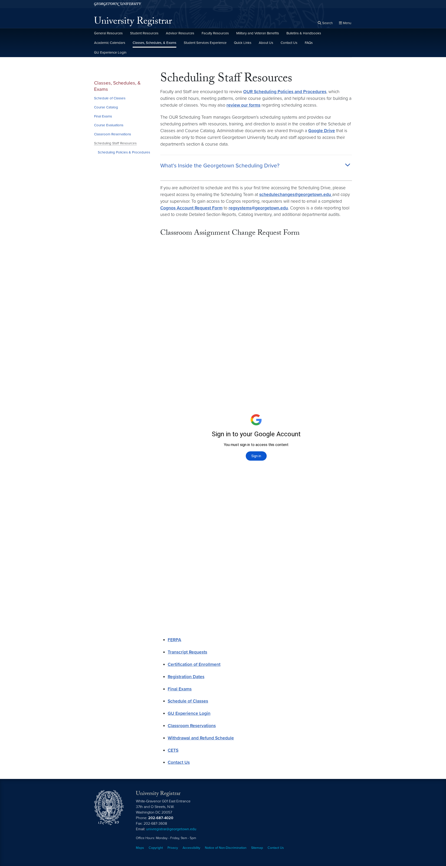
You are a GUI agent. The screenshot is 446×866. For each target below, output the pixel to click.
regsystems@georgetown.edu (258, 208)
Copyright (156, 848)
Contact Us (289, 43)
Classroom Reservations (112, 134)
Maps (140, 848)
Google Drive (321, 130)
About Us (266, 43)
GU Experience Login (110, 52)
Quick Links (242, 43)
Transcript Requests (187, 652)
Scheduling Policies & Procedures (124, 152)
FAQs (309, 43)
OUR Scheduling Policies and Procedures (284, 91)
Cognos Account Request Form (191, 208)
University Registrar (133, 22)
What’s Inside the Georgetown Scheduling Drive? (219, 166)
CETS (173, 750)
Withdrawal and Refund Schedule (201, 738)
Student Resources (144, 33)
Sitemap (257, 848)
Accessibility (191, 848)
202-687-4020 (160, 818)
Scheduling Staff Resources (115, 143)
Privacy (172, 848)
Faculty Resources (215, 33)
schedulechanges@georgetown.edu (295, 194)
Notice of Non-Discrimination (225, 848)
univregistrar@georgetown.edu (171, 829)
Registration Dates (186, 676)
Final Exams (103, 116)
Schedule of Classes (109, 98)
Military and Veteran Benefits (257, 33)
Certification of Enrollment (194, 664)
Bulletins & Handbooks (303, 33)
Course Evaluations (108, 125)
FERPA (174, 639)
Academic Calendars (109, 43)
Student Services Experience (205, 43)
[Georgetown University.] (117, 4)
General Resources (108, 33)
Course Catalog (106, 107)
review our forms (243, 105)
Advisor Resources (180, 33)
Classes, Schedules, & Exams (154, 43)
